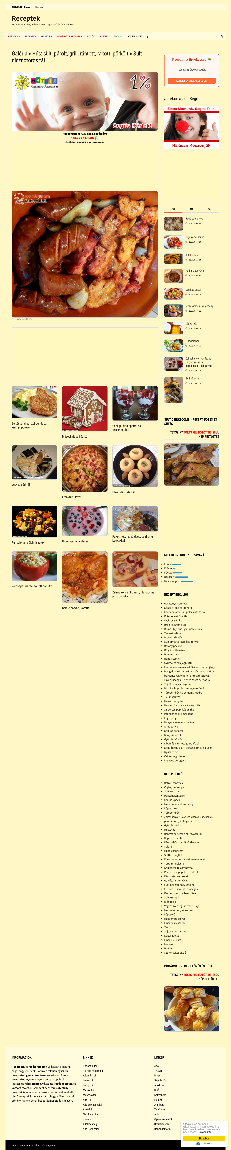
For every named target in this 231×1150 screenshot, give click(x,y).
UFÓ (156, 1090)
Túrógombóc (192, 341)
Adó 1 (157, 1066)
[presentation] (173, 209)
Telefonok (159, 1109)
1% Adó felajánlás (93, 1070)
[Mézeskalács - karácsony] (173, 306)
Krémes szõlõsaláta (175, 616)
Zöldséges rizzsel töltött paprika (32, 586)
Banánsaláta (171, 654)
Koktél (104, 36)
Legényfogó (171, 718)
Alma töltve (171, 726)
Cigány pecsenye (194, 237)
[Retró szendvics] (173, 219)
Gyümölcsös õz (173, 739)
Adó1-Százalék (91, 1129)
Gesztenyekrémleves (176, 603)
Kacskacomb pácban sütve (180, 893)
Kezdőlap (14, 36)
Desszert (169, 577)
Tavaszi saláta (172, 633)
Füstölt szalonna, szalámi (179, 885)
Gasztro (46, 36)
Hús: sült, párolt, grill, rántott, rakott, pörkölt (80, 53)
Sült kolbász (192, 255)
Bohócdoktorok (162, 1129)
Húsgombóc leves (174, 918)
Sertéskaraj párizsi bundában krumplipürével (30, 425)
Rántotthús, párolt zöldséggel (182, 842)
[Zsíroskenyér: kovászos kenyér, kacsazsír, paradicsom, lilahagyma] (173, 359)
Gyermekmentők (163, 1119)
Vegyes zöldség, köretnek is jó (182, 906)
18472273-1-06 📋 (85, 138)
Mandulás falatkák (124, 492)
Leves (168, 564)
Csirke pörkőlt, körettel (76, 608)
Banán (168, 948)
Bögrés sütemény (174, 650)
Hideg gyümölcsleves (75, 541)
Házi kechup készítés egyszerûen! (184, 688)
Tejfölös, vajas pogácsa (177, 684)
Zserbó (168, 927)
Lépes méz (191, 323)
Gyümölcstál (192, 378)
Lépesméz (170, 914)
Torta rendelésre (174, 863)
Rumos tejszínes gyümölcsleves (183, 629)
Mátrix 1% (88, 1090)
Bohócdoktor (90, 1066)
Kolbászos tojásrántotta (178, 868)
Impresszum (18, 1145)
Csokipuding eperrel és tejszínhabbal (126, 428)
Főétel (168, 572)
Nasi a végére (172, 581)
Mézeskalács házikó (74, 436)
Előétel (168, 568)
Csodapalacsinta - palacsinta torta (184, 612)
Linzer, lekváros (173, 940)
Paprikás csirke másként (178, 714)
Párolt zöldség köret (176, 876)
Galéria (19, 53)
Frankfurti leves (72, 497)
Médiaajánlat (48, 1145)
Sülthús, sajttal (173, 855)
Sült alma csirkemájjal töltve (181, 641)
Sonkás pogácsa (174, 731)
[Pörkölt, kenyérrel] (173, 271)
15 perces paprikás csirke (179, 709)
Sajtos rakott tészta (175, 931)
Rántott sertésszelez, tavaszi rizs (183, 834)
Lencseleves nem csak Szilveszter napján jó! (190, 667)
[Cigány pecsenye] (173, 237)
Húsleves (169, 829)
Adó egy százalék (92, 1104)
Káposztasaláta (173, 838)
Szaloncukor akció (175, 952)
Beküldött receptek (69, 36)
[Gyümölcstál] (173, 379)
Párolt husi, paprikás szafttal (181, 872)
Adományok (134, 36)
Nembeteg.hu (90, 1114)
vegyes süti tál (21, 484)
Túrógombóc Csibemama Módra (183, 692)
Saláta (168, 846)
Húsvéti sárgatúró (174, 701)
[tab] (173, 209)
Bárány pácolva (173, 646)
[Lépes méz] (173, 324)
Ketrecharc (160, 1095)
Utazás (87, 1119)
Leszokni (88, 1080)
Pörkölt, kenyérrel (194, 270)
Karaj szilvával (172, 735)
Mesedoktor (89, 1095)
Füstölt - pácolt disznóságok (181, 889)
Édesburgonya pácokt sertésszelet (184, 859)
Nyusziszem (171, 752)
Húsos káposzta (173, 851)
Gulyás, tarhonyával (176, 880)
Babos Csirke (172, 658)
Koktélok (88, 1109)
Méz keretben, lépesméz (178, 910)
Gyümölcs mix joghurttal (178, 663)
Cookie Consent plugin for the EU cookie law (204, 1143)
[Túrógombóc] (173, 341)
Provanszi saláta (174, 637)
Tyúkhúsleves (172, 697)
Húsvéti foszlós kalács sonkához (183, 705)
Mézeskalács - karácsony (199, 306)
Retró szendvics (194, 218)
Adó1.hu (159, 1085)
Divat (157, 1075)
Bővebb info (205, 1132)
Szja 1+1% (160, 1080)
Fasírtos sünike (173, 620)
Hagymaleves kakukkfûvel (179, 722)
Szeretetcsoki (161, 1124)
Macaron (169, 944)
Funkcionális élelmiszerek (28, 542)
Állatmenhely (90, 1124)
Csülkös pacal (193, 289)
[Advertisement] (85, 166)
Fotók (91, 36)
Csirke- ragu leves (174, 756)
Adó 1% (118, 36)
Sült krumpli (171, 897)
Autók (157, 1114)
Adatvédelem (33, 1145)
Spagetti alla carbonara (178, 607)
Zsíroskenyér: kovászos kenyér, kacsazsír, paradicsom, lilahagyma (198, 362)
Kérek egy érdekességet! (191, 80)
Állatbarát (159, 1104)
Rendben (204, 1138)
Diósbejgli (170, 901)
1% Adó (158, 1070)
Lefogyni (88, 1085)
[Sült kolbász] (173, 255)
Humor (158, 1099)
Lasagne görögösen (175, 760)
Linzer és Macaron (175, 923)
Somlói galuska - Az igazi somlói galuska (188, 747)
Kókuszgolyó (171, 935)
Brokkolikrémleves (175, 624)
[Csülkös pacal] (173, 290)
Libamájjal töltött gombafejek (181, 743)
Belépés (39, 6)
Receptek (26, 18)
